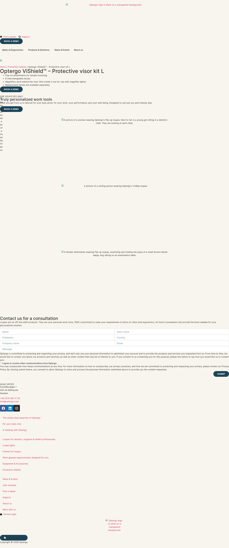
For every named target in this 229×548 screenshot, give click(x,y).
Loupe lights (9, 445)
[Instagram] (16, 408)
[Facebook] (3, 408)
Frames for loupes (12, 451)
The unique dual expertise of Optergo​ (21, 417)
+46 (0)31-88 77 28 (10, 398)
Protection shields (17, 67)
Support (7, 497)
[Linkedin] (10, 408)
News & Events (10, 479)
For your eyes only (12, 424)
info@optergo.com (9, 401)
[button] (14, 538)
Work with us (9, 509)
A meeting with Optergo (15, 430)
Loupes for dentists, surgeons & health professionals (29, 439)
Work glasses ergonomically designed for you (26, 457)
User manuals (9, 485)
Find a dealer (9, 491)
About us (7, 503)
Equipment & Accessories (15, 463)
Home (3, 67)
